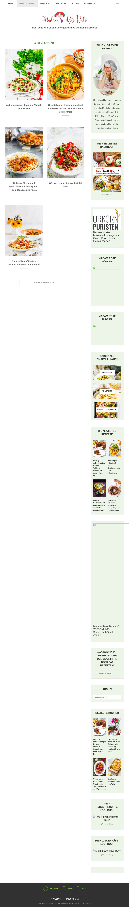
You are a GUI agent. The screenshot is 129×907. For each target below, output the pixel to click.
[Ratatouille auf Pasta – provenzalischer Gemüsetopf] (24, 230)
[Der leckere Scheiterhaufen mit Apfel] (114, 767)
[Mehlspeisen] (107, 391)
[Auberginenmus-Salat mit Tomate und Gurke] (24, 74)
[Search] (121, 3)
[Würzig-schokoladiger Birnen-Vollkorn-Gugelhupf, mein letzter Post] (99, 448)
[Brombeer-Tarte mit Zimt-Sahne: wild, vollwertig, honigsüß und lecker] (114, 727)
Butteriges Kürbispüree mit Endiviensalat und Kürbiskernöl (114, 467)
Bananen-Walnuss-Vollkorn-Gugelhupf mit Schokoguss (114, 505)
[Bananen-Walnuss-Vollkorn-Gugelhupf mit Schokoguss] (114, 488)
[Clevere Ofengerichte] (107, 410)
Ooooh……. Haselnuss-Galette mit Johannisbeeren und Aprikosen (99, 784)
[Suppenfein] (107, 372)
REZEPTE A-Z (45, 4)
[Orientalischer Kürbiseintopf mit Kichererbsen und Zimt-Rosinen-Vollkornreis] (65, 74)
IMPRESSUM (56, 899)
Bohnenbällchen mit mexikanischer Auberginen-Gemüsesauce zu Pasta (24, 186)
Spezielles (61, 4)
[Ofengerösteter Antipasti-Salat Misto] (65, 152)
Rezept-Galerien (26, 4)
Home (10, 4)
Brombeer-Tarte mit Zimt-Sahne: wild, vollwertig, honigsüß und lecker (114, 745)
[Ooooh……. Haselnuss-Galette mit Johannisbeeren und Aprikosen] (99, 767)
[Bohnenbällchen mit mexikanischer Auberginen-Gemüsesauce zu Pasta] (24, 152)
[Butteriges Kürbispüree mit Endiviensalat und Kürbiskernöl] (114, 448)
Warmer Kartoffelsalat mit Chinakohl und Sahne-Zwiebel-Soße (99, 505)
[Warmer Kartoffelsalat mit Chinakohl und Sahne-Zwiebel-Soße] (99, 488)
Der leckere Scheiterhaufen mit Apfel (114, 781)
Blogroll (76, 4)
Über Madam (89, 4)
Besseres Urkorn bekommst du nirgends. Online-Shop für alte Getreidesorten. (106, 236)
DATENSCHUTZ (72, 899)
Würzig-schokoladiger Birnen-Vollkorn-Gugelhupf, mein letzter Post (99, 468)
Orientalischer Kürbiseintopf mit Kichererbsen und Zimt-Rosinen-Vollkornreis (65, 108)
